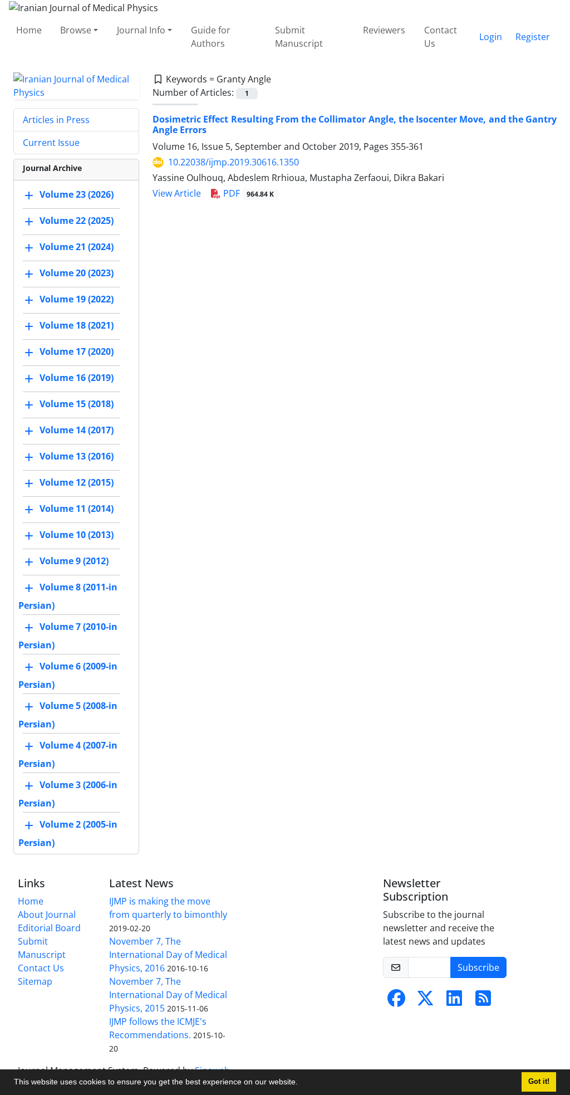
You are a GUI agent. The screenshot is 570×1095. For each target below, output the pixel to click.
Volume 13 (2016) (77, 456)
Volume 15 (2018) (77, 404)
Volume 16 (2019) (77, 377)
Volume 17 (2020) (77, 351)
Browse (75, 30)
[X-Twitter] (425, 1001)
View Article (177, 193)
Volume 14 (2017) (77, 430)
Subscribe (478, 967)
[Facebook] (396, 1001)
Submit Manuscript (299, 37)
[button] (301, 1083)
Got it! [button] (538, 1082)
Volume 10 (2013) (77, 535)
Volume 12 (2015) (77, 482)
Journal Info (141, 30)
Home (29, 30)
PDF (247, 193)
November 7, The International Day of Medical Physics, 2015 (168, 994)
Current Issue (51, 142)
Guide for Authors (210, 37)
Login (490, 37)
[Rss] (483, 1001)
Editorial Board (49, 928)
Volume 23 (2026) (77, 194)
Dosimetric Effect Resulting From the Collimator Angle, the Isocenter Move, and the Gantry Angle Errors (355, 124)
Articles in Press (56, 120)
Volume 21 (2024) (77, 247)
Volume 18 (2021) (77, 325)
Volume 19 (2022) (77, 299)
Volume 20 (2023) (77, 273)
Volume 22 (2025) (77, 220)
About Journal (47, 914)
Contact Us (440, 37)
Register (532, 37)
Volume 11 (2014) (77, 508)
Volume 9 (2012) (74, 561)
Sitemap (35, 981)
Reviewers (384, 30)
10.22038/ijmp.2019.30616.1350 (233, 162)
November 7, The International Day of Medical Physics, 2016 (168, 954)
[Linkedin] (454, 1001)
